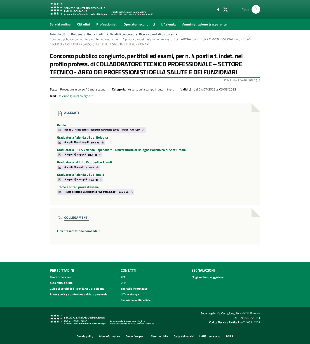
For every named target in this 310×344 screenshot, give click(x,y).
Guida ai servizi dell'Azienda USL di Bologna (77, 288)
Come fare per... (135, 336)
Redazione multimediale (136, 300)
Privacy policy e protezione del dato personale (78, 294)
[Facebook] (216, 9)
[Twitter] (224, 9)
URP (123, 283)
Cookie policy (85, 336)
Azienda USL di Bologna (66, 34)
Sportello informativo (134, 288)
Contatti (128, 270)
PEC (123, 277)
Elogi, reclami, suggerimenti (208, 277)
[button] (258, 80)
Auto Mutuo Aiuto (61, 283)
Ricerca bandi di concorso (156, 34)
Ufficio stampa (130, 294)
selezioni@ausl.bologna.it (75, 96)
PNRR (229, 336)
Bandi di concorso (122, 34)
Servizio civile (159, 336)
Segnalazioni (203, 270)
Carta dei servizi (184, 336)
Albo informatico (109, 336)
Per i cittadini (96, 34)
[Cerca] (256, 9)
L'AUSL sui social (209, 336)
